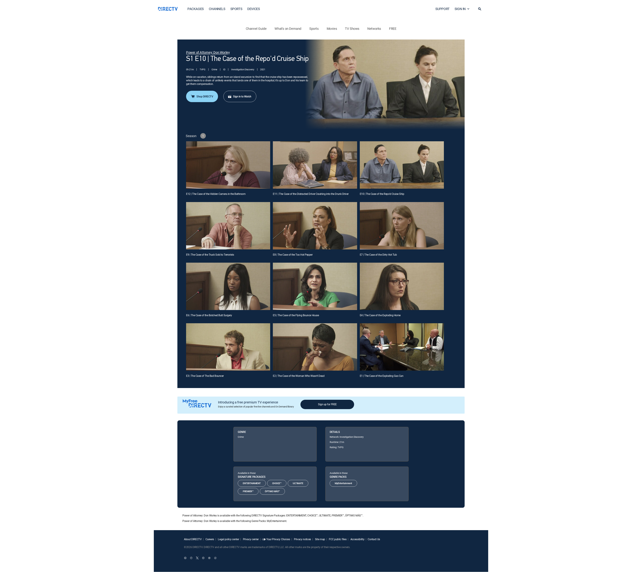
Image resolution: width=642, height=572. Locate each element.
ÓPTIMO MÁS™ (272, 491)
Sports (314, 28)
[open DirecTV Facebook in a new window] (191, 558)
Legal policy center (228, 539)
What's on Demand (288, 28)
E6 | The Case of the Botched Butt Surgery (209, 315)
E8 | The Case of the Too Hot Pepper (292, 254)
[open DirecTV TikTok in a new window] (215, 558)
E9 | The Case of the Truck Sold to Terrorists (210, 254)
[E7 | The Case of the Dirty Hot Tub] (402, 225)
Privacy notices (302, 539)
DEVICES (253, 9)
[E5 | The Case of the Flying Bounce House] (315, 286)
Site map (319, 539)
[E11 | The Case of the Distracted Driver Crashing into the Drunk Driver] (315, 165)
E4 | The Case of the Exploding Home (380, 315)
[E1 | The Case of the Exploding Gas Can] (402, 347)
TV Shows (352, 28)
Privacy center (250, 539)
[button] (479, 9)
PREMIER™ (248, 491)
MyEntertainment (343, 483)
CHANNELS (217, 9)
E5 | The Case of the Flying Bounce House (296, 315)
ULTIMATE (298, 483)
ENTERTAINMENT (252, 483)
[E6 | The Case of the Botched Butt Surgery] (228, 286)
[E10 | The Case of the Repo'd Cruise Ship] (402, 165)
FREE (392, 28)
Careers (209, 539)
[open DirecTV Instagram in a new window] (203, 558)
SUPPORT (442, 9)
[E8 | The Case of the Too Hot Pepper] (315, 225)
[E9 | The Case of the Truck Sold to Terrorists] (228, 225)
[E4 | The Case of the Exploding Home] (402, 286)
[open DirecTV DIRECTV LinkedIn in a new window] (185, 558)
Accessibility (357, 539)
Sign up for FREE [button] (327, 404)
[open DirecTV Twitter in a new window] (197, 558)
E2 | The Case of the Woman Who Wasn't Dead (298, 376)
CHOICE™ (277, 483)
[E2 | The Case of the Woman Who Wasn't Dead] (315, 347)
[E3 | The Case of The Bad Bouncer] (228, 347)
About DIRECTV (193, 539)
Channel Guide (256, 28)
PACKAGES (195, 9)
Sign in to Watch (242, 96)
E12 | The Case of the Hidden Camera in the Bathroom (216, 194)
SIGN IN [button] (460, 9)
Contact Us (374, 539)
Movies (332, 28)
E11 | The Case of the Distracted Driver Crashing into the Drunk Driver (310, 194)
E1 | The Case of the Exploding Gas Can (381, 376)
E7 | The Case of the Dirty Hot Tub (378, 254)
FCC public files (337, 539)
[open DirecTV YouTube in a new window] (209, 558)
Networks (374, 28)
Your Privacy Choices (278, 539)
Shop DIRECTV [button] (204, 96)
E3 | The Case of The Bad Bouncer (205, 376)
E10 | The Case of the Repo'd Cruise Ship (382, 194)
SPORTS (236, 9)
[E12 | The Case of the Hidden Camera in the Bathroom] (228, 165)
